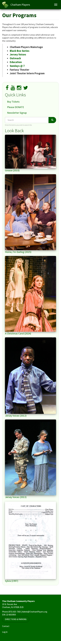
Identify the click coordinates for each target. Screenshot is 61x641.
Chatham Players (20, 4)
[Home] (5, 5)
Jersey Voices (18, 54)
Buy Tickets (13, 101)
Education (16, 62)
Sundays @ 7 (17, 66)
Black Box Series (19, 50)
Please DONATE (15, 107)
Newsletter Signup (17, 112)
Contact (5, 626)
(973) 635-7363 (14, 611)
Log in (5, 632)
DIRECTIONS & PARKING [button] (16, 619)
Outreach (15, 58)
